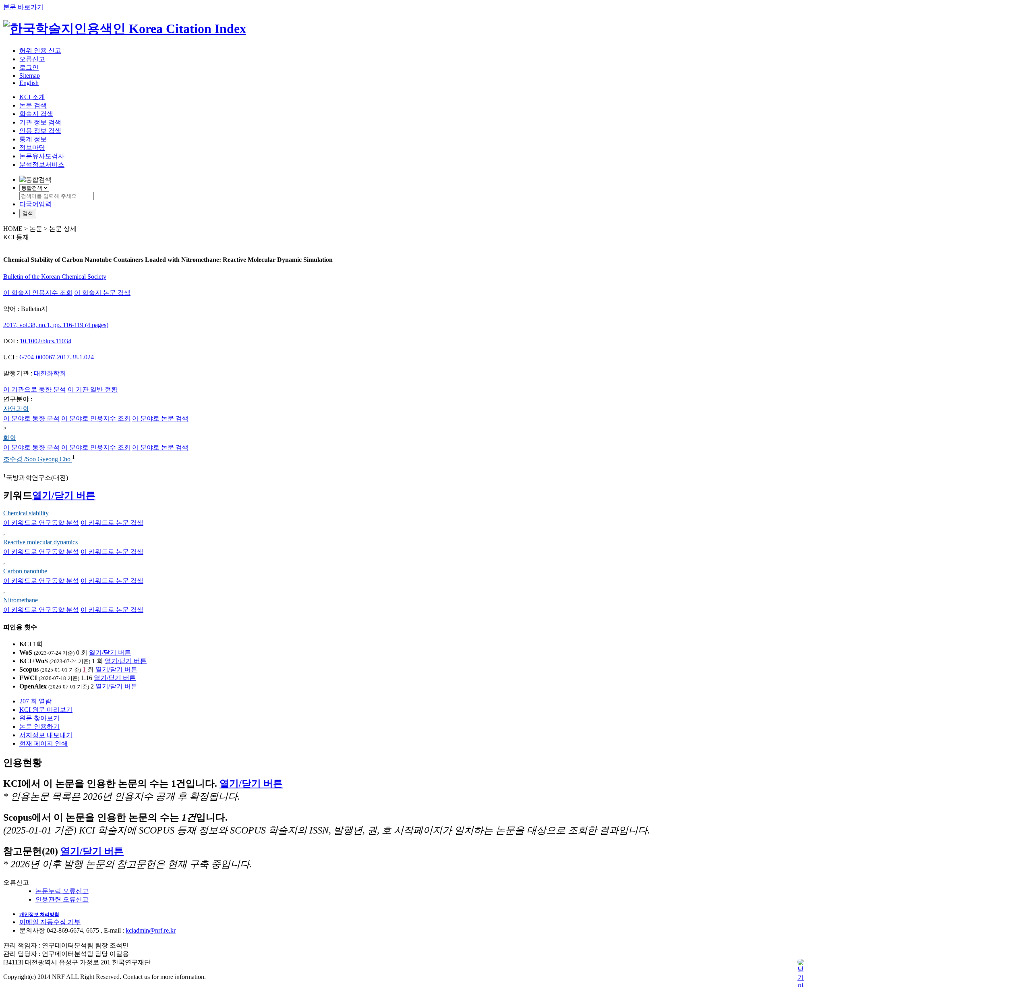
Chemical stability (26, 513)
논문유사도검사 (41, 156)
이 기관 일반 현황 (93, 389)
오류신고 (32, 59)
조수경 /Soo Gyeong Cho (37, 459)
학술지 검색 (36, 113)
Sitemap (29, 75)
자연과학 (16, 408)
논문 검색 (33, 105)
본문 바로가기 (23, 7)
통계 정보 (33, 139)
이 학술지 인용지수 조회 (37, 292)
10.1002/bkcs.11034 (45, 341)
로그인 (29, 67)
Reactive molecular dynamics (40, 542)
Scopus (29, 669)
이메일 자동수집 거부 (50, 922)
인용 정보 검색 (40, 130)
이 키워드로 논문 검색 (112, 522)
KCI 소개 (32, 96)
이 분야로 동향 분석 (31, 418)
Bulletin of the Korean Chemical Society (54, 276)
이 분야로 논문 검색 (160, 418)
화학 (9, 437)
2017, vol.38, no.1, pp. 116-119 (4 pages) (55, 324)
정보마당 (32, 147)
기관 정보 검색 (40, 122)
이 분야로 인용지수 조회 (95, 418)
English (29, 82)
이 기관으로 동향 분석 (34, 389)
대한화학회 (50, 373)
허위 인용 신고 (40, 50)
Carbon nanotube (25, 571)
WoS (25, 652)
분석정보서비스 (41, 164)
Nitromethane (20, 600)
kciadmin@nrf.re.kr (151, 930)
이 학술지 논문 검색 (102, 292)
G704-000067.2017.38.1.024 (56, 357)
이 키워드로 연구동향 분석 (41, 522)
